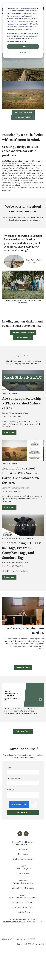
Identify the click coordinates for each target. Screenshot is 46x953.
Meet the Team (23, 667)
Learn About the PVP (23, 112)
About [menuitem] (23, 895)
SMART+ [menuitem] (23, 866)
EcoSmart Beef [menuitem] (23, 873)
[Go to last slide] (5, 699)
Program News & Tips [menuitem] (23, 907)
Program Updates (9, 538)
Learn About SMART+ (23, 117)
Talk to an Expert (23, 731)
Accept (23, 47)
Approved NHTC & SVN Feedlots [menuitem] (23, 898)
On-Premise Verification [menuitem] (23, 859)
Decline (23, 52)
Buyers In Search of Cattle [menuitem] (23, 888)
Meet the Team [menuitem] (23, 912)
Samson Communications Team (15, 413)
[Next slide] (40, 699)
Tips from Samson (9, 394)
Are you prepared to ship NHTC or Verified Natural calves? (22, 403)
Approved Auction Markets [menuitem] (23, 902)
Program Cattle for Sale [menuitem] (23, 883)
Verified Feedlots (23, 337)
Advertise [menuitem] (23, 881)
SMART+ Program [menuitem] (23, 869)
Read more (9, 432)
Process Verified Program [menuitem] (23, 842)
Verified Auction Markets (23, 333)
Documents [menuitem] (23, 849)
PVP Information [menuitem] (23, 844)
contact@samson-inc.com (14, 922)
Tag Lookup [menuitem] (23, 854)
